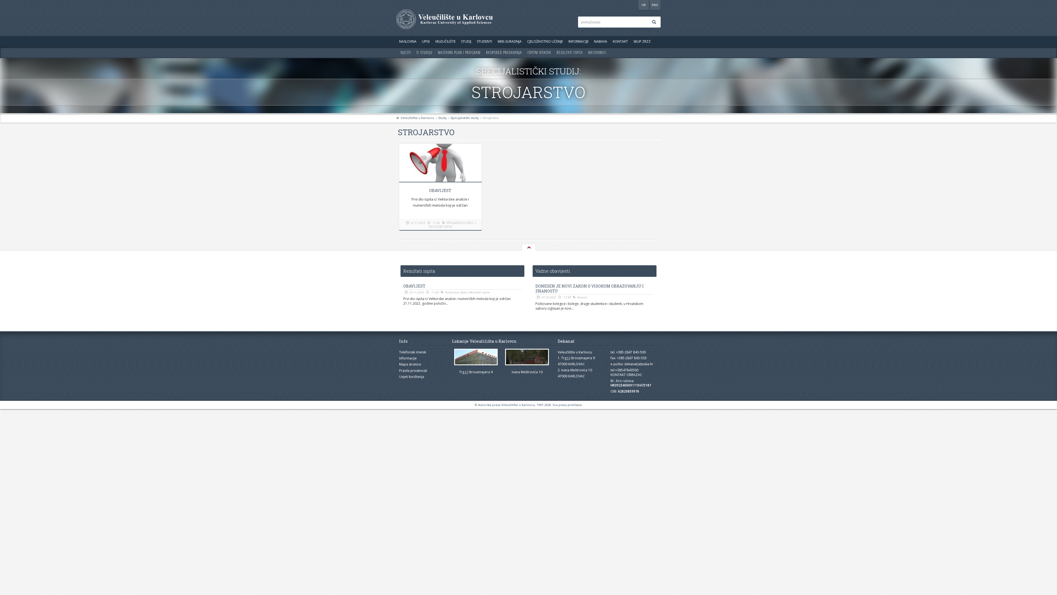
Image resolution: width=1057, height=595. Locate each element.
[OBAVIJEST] (440, 164)
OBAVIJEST (440, 190)
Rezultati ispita (570, 52)
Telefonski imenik (412, 352)
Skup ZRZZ (642, 41)
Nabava (600, 41)
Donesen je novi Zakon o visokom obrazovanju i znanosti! (589, 289)
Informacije (578, 41)
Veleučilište (445, 41)
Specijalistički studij (465, 118)
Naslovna (407, 41)
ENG (655, 5)
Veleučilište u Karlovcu (417, 118)
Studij (466, 41)
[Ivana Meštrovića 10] (527, 357)
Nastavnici (597, 52)
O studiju (424, 52)
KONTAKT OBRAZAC (626, 374)
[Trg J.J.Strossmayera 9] (476, 357)
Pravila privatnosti (413, 370)
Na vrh (528, 248)
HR (644, 5)
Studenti (484, 41)
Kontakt (620, 41)
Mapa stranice (410, 364)
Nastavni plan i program (459, 52)
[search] (654, 22)
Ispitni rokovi (539, 52)
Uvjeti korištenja (411, 376)
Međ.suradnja (510, 41)
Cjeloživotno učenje (545, 41)
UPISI (426, 41)
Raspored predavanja (504, 52)
